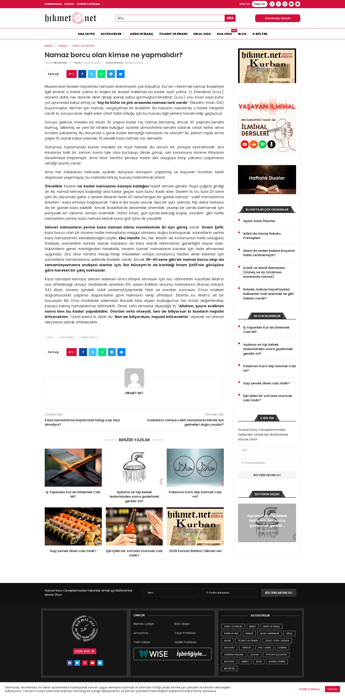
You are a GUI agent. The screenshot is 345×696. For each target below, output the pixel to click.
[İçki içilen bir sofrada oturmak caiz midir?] (134, 526)
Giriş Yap (244, 4)
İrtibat (69, 4)
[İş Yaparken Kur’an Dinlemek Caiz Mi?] (73, 467)
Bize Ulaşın (182, 623)
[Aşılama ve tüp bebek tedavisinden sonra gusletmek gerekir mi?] (134, 467)
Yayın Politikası (185, 632)
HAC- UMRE (264, 647)
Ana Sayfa (86, 34)
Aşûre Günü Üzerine (259, 221)
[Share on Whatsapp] (101, 74)
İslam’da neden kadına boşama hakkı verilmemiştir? (269, 253)
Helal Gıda (202, 34)
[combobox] (176, 18)
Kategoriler (111, 34)
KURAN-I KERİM (277, 661)
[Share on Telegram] (111, 74)
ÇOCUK (254, 654)
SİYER (259, 661)
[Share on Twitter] (92, 74)
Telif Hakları (142, 642)
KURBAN (282, 647)
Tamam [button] (332, 689)
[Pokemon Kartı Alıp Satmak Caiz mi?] (195, 467)
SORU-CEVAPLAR (233, 626)
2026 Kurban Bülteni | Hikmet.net (195, 551)
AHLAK (227, 640)
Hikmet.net (60, 63)
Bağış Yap (259, 3)
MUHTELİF (229, 661)
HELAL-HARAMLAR (269, 633)
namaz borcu (89, 337)
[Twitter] (278, 4)
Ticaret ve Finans (173, 34)
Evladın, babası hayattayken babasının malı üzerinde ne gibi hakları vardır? (268, 294)
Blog (242, 34)
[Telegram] (297, 4)
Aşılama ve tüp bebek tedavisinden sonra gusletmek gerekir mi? (134, 496)
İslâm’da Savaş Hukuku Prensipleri (262, 235)
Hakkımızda (53, 4)
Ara (230, 18)
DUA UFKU (229, 647)
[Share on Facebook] (82, 74)
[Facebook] (272, 4)
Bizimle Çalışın (144, 623)
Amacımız (141, 632)
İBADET (252, 626)
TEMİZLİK (246, 647)
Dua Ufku (226, 33)
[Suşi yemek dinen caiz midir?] (73, 526)
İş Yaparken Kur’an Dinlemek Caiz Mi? (73, 494)
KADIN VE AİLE (231, 633)
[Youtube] (291, 4)
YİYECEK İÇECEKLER (276, 654)
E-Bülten (260, 34)
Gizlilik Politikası (88, 4)
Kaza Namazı (67, 337)
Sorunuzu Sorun (277, 18)
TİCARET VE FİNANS (248, 640)
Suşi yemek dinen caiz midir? (73, 551)
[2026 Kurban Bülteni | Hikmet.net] (195, 526)
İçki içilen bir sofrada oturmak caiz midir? (134, 553)
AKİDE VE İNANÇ (271, 626)
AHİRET (245, 661)
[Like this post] (72, 74)
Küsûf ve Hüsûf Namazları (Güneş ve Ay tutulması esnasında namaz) (264, 272)
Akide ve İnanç (141, 34)
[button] (241, 522)
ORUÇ (289, 633)
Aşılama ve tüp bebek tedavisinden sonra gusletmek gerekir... (267, 520)
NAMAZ (249, 633)
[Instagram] (285, 4)
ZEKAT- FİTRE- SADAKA (277, 640)
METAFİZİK (229, 668)
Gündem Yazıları (233, 654)
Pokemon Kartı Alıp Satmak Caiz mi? (195, 494)
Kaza (50, 337)
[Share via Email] (121, 74)
